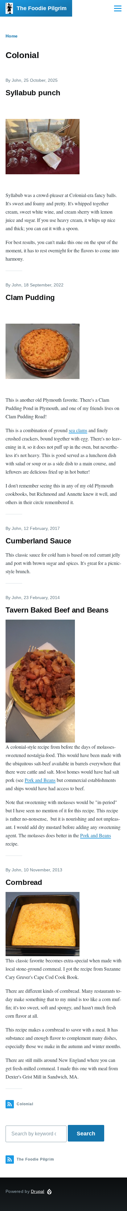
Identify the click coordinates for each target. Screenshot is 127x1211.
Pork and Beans (40, 780)
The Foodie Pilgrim (42, 8)
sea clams (78, 430)
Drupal (37, 1191)
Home (12, 36)
